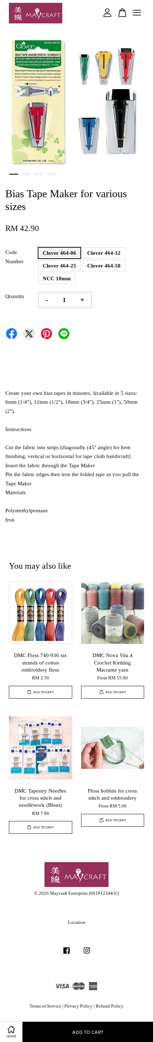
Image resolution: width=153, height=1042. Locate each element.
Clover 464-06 (59, 253)
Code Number (14, 256)
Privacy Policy (78, 1006)
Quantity (15, 296)
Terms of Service (45, 1006)
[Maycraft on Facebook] (67, 954)
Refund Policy (109, 1006)
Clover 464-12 (104, 253)
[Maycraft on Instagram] (87, 954)
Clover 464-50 (104, 266)
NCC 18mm (57, 278)
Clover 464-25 (59, 266)
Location (76, 922)
